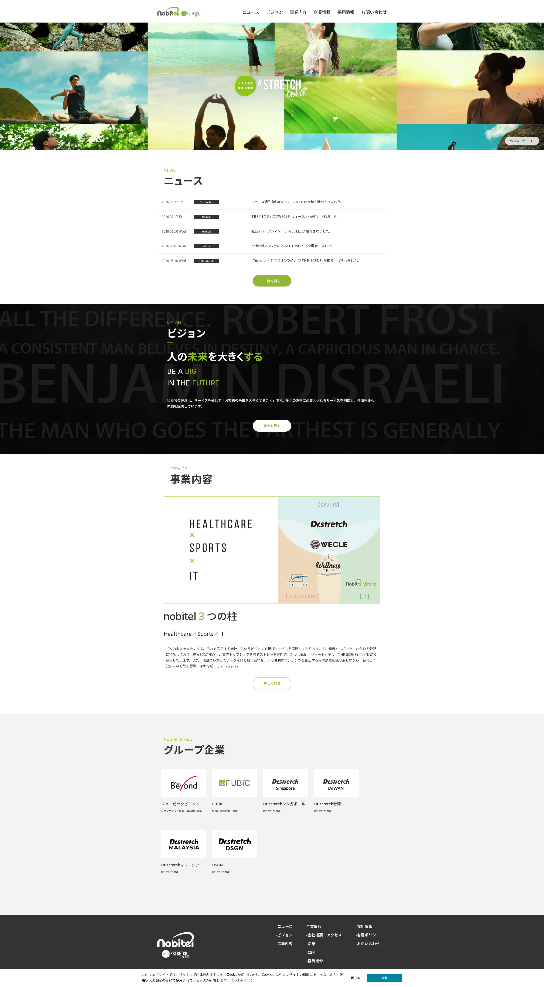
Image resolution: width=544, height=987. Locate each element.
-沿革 (310, 943)
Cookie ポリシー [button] (244, 980)
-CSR (310, 952)
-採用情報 (364, 926)
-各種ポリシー (368, 934)
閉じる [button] (355, 978)
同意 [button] (384, 978)
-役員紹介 (314, 960)
